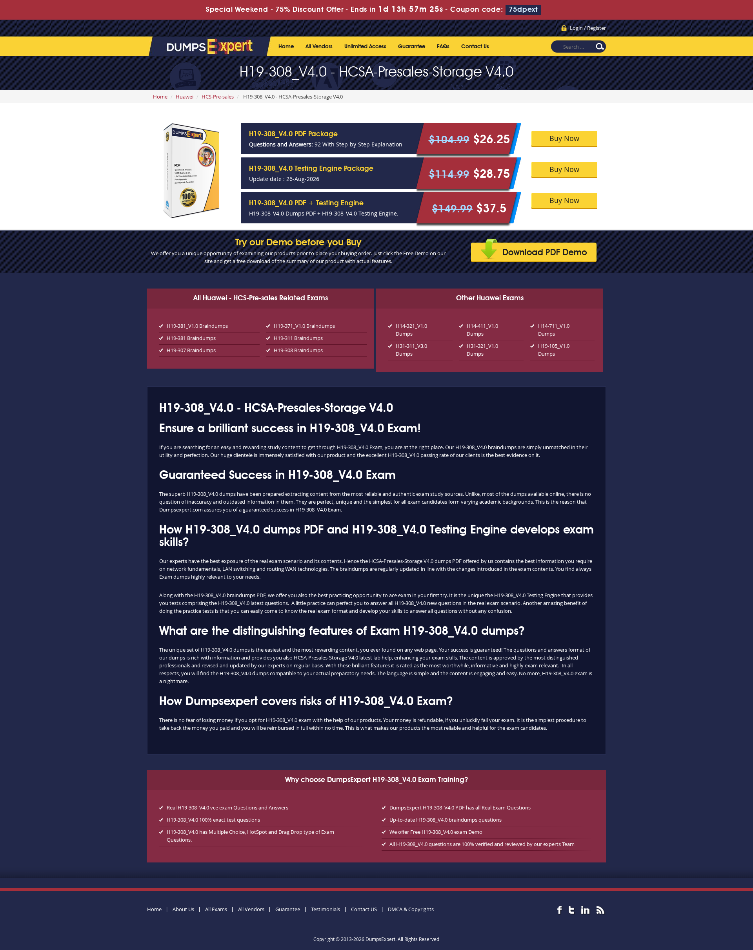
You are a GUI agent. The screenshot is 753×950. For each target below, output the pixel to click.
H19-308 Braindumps (298, 350)
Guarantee (411, 46)
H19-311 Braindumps (298, 338)
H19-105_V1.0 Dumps (553, 349)
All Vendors (319, 46)
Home (286, 46)
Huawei (184, 96)
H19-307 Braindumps (191, 350)
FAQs (443, 46)
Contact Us (475, 46)
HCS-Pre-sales (218, 96)
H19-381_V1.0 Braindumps (197, 325)
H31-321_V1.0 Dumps (482, 349)
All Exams (216, 909)
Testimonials (325, 909)
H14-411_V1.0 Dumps (482, 329)
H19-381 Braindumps (191, 338)
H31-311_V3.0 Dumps (411, 349)
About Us (183, 909)
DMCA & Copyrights (411, 909)
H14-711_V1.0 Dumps (553, 329)
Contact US (364, 909)
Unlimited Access (365, 46)
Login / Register (588, 27)
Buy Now (564, 138)
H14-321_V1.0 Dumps (411, 329)
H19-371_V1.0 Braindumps (304, 325)
